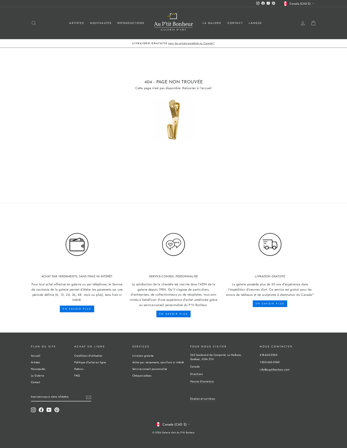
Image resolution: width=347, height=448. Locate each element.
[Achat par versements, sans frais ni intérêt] (77, 244)
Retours (78, 369)
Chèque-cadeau (142, 376)
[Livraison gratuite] (270, 244)
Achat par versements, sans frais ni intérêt (158, 362)
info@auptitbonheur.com (275, 369)
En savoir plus (77, 309)
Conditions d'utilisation (88, 356)
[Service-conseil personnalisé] (174, 244)
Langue (255, 23)
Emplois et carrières (202, 399)
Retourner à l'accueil (196, 88)
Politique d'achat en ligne (90, 362)
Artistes (76, 23)
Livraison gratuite (143, 356)
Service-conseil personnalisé (149, 369)
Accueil (35, 356)
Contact (235, 23)
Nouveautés (100, 23)
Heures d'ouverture (202, 381)
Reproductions (130, 23)
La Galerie (212, 23)
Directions (196, 374)
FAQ (77, 376)
